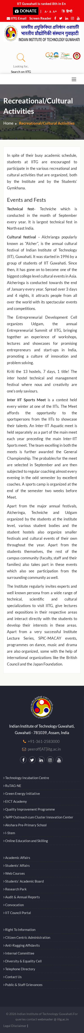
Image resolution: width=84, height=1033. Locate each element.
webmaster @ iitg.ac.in (53, 1019)
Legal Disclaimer (14, 1026)
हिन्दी (69, 11)
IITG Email (18, 18)
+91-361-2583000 (44, 741)
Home (8, 123)
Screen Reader (40, 18)
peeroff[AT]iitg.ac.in (44, 749)
